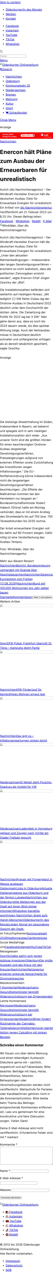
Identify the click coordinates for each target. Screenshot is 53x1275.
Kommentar (8, 1144)
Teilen (35, 597)
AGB (8, 1270)
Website (5, 1190)
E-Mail (47, 221)
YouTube (11, 35)
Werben (11, 14)
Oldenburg (13, 81)
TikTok (10, 39)
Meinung (11, 99)
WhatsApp (12, 44)
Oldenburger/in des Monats (24, 9)
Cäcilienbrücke (37, 938)
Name (5, 1171)
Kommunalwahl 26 (18, 85)
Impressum (13, 1261)
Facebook (12, 26)
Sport (9, 108)
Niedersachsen (16, 90)
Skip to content (10, 2)
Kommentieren (22, 597)
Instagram (12, 30)
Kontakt (11, 18)
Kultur (9, 103)
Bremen (11, 94)
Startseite (6, 597)
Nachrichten (14, 76)
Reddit (36, 221)
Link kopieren (46, 597)
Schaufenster (17, 112)
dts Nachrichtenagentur (36, 207)
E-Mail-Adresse (11, 1178)
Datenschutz (14, 1265)
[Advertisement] (26, 389)
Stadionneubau (17, 938)
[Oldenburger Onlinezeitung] (19, 1204)
